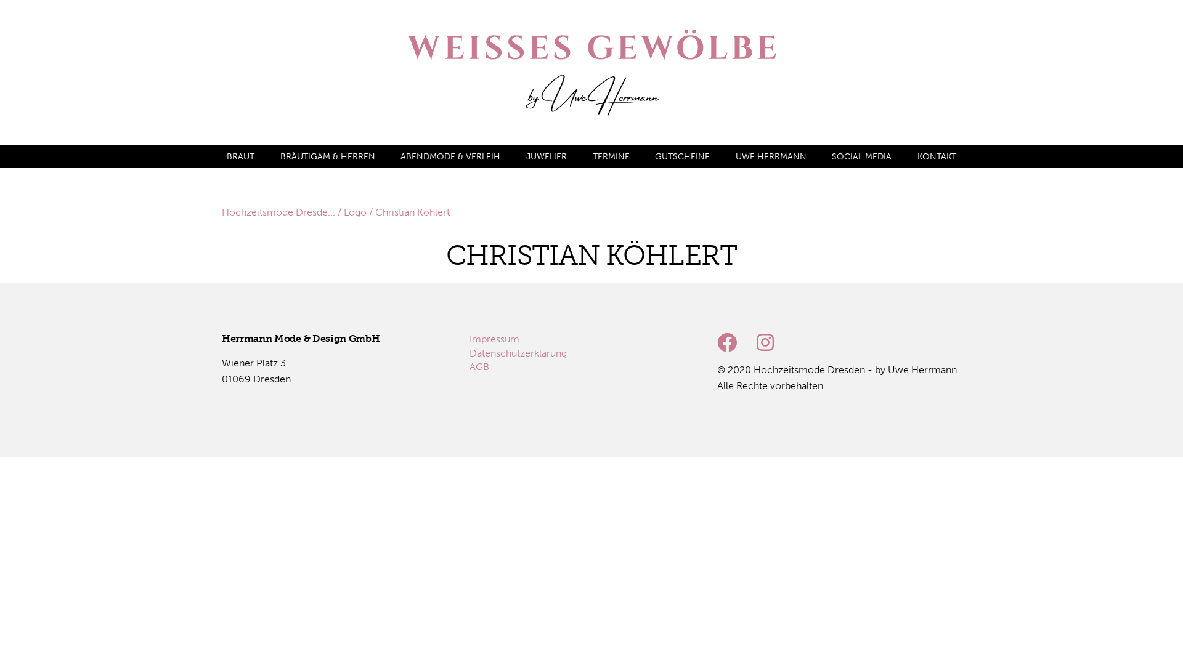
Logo (355, 212)
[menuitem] (240, 156)
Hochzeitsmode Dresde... (278, 212)
